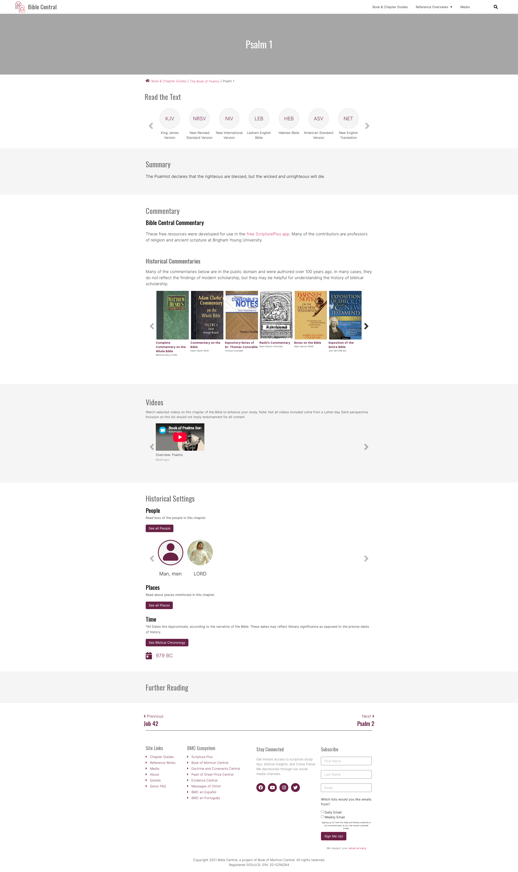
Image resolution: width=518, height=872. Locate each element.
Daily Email (333, 812)
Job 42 (151, 723)
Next (367, 716)
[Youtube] (272, 787)
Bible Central (42, 7)
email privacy (357, 848)
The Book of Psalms (205, 81)
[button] (366, 326)
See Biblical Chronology (167, 642)
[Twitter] (295, 787)
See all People (159, 528)
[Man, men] (170, 552)
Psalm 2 (365, 723)
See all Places (159, 605)
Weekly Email (335, 817)
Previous (155, 716)
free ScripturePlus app (268, 234)
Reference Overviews (432, 7)
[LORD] (200, 552)
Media (465, 7)
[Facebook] (260, 787)
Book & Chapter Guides (390, 7)
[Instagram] (283, 787)
